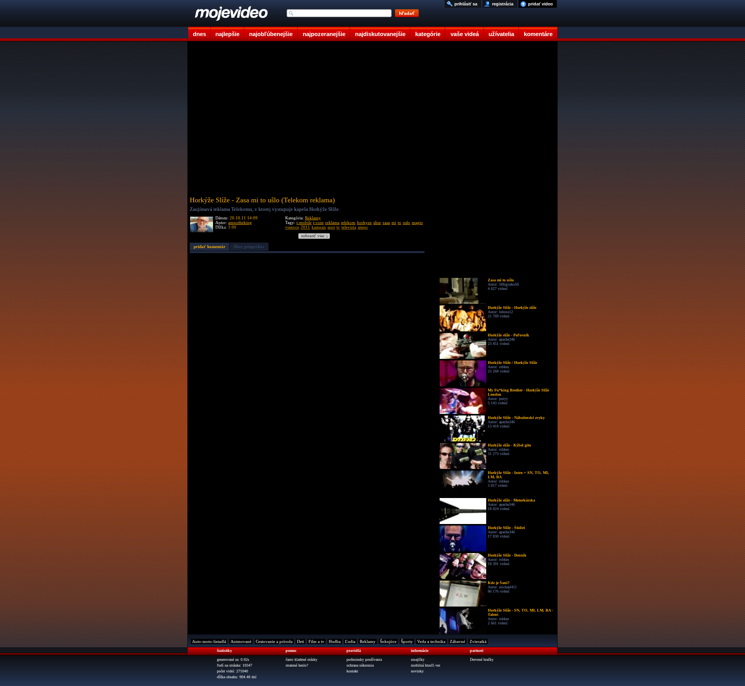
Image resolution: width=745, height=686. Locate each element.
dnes (199, 34)
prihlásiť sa (465, 4)
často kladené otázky (301, 659)
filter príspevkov (249, 246)
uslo (406, 222)
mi (394, 222)
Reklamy (313, 217)
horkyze (364, 222)
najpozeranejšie (324, 34)
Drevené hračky (482, 659)
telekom (348, 222)
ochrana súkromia (360, 665)
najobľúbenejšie (271, 34)
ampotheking (240, 222)
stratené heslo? (297, 665)
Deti (300, 641)
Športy (407, 641)
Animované (240, 641)
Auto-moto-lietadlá (209, 641)
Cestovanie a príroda (274, 641)
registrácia (502, 4)
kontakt (352, 671)
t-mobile (304, 222)
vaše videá (464, 34)
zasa (386, 222)
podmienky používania (364, 659)
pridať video (540, 4)
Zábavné (457, 641)
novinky (417, 671)
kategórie (427, 34)
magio (417, 222)
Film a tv (316, 641)
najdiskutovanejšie (380, 34)
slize (377, 222)
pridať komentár (209, 246)
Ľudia (350, 641)
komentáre (538, 34)
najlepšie (227, 34)
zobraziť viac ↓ (314, 236)
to (399, 222)
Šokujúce (388, 641)
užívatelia (501, 34)
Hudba (335, 641)
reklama (332, 222)
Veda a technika (431, 641)
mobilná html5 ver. (426, 665)
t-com (318, 222)
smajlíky (417, 659)
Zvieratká (478, 641)
